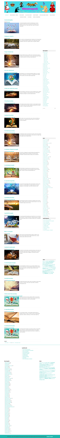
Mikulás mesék (45, 70)
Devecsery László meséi (46, 152)
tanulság (53, 269)
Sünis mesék (6, 417)
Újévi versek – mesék (46, 208)
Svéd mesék (44, 200)
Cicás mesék (15, 72)
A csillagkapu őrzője (45, 225)
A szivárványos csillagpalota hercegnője (11, 149)
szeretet (46, 373)
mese (44, 268)
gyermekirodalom (46, 264)
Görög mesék (45, 160)
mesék (47, 268)
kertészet (44, 267)
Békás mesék (45, 145)
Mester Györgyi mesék (8, 402)
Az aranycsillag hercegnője (9, 309)
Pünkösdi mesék (45, 194)
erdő (45, 262)
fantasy (47, 262)
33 (13, 342)
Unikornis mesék (46, 62)
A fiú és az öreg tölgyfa (25, 351)
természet (47, 270)
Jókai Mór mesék (45, 86)
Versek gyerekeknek (45, 96)
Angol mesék (6, 364)
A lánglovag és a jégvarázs (9, 36)
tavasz (53, 374)
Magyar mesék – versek (46, 72)
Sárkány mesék (46, 61)
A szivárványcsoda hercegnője (9, 325)
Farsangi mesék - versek (13, 182)
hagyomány (50, 264)
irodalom (46, 266)
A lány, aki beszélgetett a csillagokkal (27, 358)
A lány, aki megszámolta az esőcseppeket (28, 350)
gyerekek (48, 263)
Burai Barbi (48, 436)
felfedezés (44, 263)
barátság (52, 261)
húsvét (42, 368)
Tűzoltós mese (11, 90)
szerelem (54, 268)
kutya (52, 267)
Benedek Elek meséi (45, 79)
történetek (48, 272)
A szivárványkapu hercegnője (9, 165)
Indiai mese (6, 386)
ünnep (51, 273)
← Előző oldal (6, 342)
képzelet (54, 267)
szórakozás (49, 269)
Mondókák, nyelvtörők (46, 97)
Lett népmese (45, 172)
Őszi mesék (44, 193)
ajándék (43, 261)
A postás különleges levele (46, 223)
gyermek (51, 263)
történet (45, 272)
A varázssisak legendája (8, 20)
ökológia (49, 273)
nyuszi (49, 268)
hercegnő (53, 264)
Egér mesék (44, 153)
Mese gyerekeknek (45, 105)
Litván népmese (7, 395)
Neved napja (44, 102)
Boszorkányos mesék (12, 103)
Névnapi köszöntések (46, 103)
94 (15, 342)
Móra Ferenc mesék (45, 185)
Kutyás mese (45, 54)
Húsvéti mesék (7, 385)
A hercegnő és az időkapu (46, 224)
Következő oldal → (18, 342)
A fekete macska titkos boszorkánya (10, 293)
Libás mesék (45, 55)
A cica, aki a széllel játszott (9, 70)
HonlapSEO (51, 436)
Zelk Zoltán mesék (45, 94)
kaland (50, 266)
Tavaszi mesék (45, 202)
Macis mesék (45, 56)
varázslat (52, 272)
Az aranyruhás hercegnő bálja (9, 180)
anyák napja (48, 261)
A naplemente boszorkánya (8, 115)
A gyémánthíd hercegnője (8, 213)
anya (45, 261)
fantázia (51, 262)
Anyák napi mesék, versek (8, 365)
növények (51, 268)
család (44, 262)
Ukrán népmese (45, 209)
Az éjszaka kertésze (45, 226)
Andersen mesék (45, 80)
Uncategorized (45, 210)
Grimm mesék (45, 85)
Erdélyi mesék (45, 155)
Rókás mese (45, 60)
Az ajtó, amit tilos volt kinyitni (47, 219)
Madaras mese (45, 177)
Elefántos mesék (45, 154)
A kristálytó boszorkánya (8, 278)
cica (54, 261)
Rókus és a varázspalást (8, 231)
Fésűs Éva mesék (7, 379)
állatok (46, 273)
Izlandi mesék (7, 387)
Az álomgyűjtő (24, 357)
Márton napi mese (45, 69)
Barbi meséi (8, 38)
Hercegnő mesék (12, 151)
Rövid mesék (45, 95)
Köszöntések (45, 101)
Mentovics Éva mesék (8, 401)
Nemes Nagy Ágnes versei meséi (47, 187)
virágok (43, 273)
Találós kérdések (45, 104)
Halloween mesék (45, 64)
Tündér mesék (45, 78)
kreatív (48, 267)
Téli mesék (44, 77)
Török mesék (45, 204)
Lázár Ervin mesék (45, 87)
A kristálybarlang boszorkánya (9, 130)
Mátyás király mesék (46, 88)
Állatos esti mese (9, 72)
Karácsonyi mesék (45, 71)
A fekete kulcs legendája (46, 227)
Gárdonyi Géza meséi (8, 380)
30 (10, 342)
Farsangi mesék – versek (46, 63)
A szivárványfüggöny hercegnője (10, 262)
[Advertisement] (49, 35)
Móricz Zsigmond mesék (46, 186)
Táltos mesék (45, 93)
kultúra (49, 267)
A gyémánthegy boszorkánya (9, 197)
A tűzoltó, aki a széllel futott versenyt (11, 88)
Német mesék (45, 188)
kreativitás (46, 267)
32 (12, 342)
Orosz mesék (45, 192)
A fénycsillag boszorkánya (8, 101)
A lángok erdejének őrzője (8, 51)
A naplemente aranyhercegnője (9, 247)
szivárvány (50, 373)
